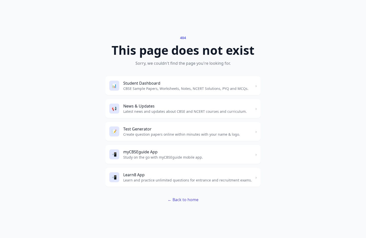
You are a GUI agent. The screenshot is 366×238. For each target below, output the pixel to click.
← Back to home (183, 199)
